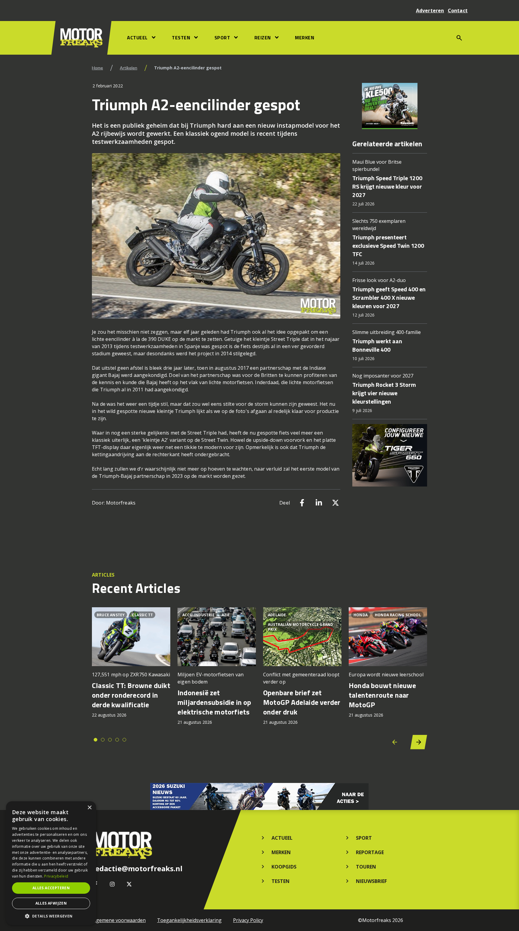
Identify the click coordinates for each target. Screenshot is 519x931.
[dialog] (51, 863)
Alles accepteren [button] (51, 887)
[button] (51, 916)
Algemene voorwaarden (119, 920)
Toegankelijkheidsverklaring (189, 920)
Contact (458, 10)
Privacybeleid (56, 876)
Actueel (137, 37)
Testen (181, 37)
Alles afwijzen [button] (51, 903)
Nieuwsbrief (371, 881)
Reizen (262, 37)
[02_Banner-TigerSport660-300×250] (389, 455)
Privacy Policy (248, 920)
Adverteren (430, 10)
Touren (366, 866)
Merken (304, 37)
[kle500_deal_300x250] (389, 106)
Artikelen (128, 67)
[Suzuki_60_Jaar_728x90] (259, 796)
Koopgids (284, 866)
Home (97, 67)
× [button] (89, 807)
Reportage (370, 852)
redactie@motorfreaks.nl (137, 868)
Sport (222, 37)
